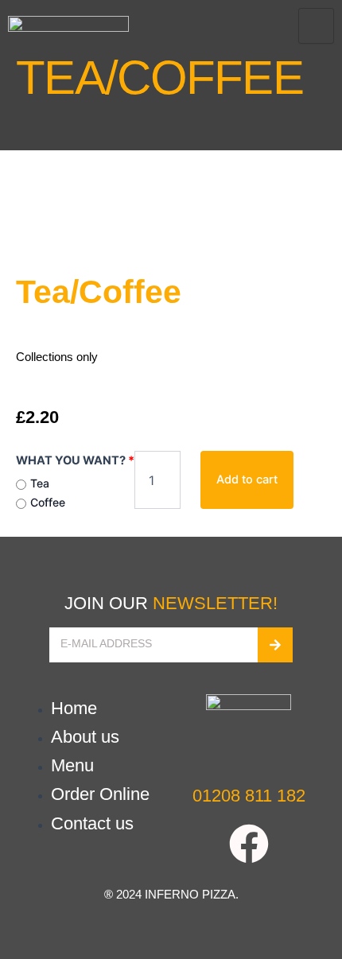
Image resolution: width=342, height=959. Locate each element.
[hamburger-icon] (316, 26)
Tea (39, 483)
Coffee (47, 502)
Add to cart (247, 479)
